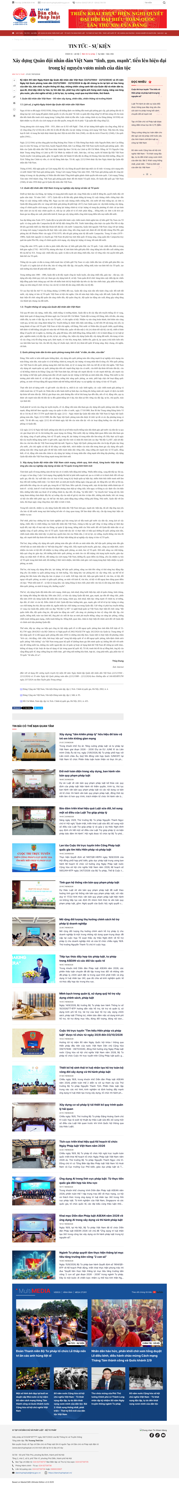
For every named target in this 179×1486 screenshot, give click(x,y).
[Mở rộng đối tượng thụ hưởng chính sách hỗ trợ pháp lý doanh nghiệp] (33, 931)
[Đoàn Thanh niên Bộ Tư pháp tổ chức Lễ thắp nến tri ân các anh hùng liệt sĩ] (52, 1323)
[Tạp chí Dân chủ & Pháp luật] (36, 16)
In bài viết (39, 708)
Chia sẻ (17, 708)
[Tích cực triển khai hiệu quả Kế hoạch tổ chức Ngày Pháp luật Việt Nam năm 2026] (33, 1154)
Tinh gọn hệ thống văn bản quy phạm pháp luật (89, 882)
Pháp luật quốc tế (109, 33)
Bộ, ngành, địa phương (126, 33)
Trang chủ (18, 39)
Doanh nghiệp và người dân (146, 33)
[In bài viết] (14, 116)
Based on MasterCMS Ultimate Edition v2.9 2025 (33, 1482)
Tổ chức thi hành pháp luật (74, 33)
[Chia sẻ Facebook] (14, 103)
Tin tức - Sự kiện (30, 33)
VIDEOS (57, 1292)
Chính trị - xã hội (72, 54)
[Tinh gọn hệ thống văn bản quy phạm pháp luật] (33, 894)
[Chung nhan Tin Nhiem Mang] (153, 1430)
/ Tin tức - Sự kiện (31, 39)
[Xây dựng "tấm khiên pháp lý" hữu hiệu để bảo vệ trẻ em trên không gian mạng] (33, 746)
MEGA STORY (81, 1292)
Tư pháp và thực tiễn (94, 33)
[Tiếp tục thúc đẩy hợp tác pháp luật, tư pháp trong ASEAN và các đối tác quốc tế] (33, 968)
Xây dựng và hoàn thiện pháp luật (50, 33)
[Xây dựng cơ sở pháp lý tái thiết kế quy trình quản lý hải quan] (33, 1117)
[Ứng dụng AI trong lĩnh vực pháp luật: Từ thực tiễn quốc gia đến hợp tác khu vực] (33, 1191)
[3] (21, 701)
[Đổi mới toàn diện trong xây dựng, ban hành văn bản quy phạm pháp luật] (33, 783)
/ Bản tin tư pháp (47, 39)
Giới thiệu (19, 33)
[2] (21, 695)
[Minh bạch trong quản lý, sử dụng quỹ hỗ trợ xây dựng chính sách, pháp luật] (33, 1005)
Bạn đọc (161, 33)
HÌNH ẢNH (67, 1292)
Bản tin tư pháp (88, 54)
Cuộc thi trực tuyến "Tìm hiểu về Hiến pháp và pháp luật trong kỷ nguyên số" (145, 92)
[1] (21, 689)
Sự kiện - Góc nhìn (106, 54)
